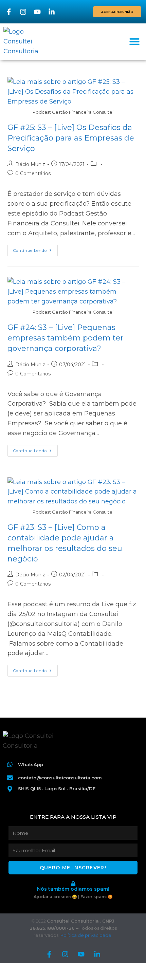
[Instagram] (23, 11)
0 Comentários (33, 173)
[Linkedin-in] (51, 11)
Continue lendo (35, 249)
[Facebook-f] (8, 11)
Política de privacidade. (86, 935)
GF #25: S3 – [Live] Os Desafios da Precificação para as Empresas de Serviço (70, 138)
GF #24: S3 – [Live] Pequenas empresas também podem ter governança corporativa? (65, 338)
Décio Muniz (30, 164)
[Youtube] (37, 11)
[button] (134, 41)
